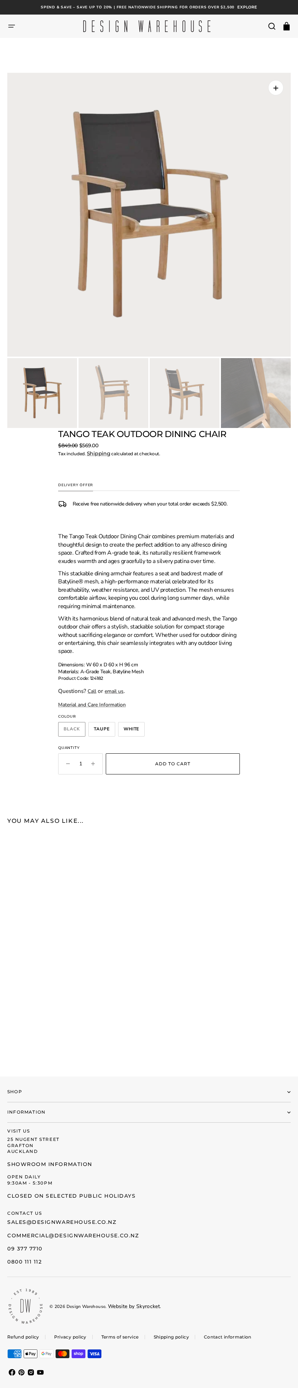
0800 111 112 (24, 1261)
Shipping (98, 453)
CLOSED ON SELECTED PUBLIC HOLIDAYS (71, 1196)
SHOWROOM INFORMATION (49, 1164)
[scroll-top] (282, 1372)
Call (92, 691)
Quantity (68, 747)
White (134, 730)
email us (114, 691)
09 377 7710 (25, 1248)
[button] (12, 26)
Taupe (104, 730)
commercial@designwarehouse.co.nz (73, 1235)
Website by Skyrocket (134, 1306)
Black (74, 730)
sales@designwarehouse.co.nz (62, 1222)
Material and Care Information (92, 704)
